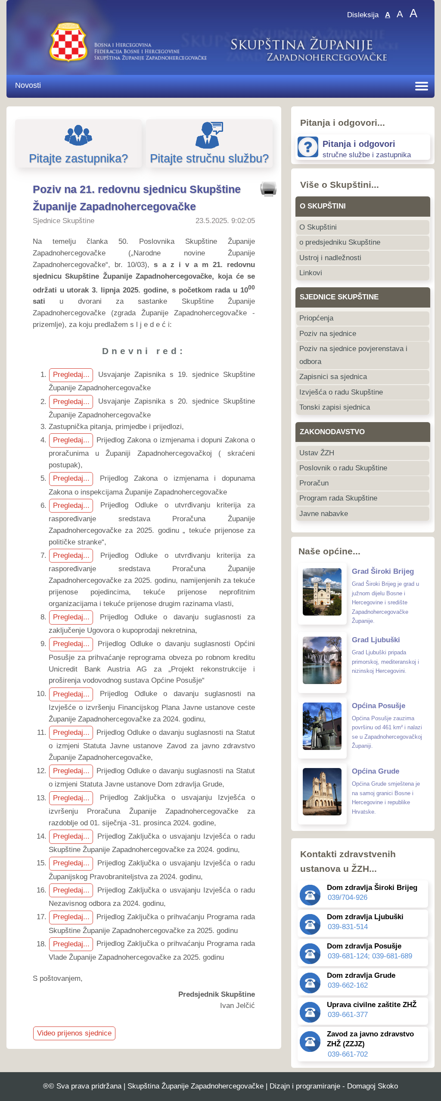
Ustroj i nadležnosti (330, 258)
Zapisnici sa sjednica (333, 377)
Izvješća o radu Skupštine (341, 392)
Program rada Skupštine (338, 498)
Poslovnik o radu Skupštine (343, 468)
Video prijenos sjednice (74, 1033)
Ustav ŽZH (316, 453)
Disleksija (363, 15)
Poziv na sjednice (327, 334)
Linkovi (310, 273)
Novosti (28, 85)
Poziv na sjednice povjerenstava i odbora (353, 355)
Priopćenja (316, 318)
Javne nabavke (323, 514)
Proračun (314, 483)
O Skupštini (318, 227)
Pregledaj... (71, 374)
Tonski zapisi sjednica (334, 407)
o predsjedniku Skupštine (339, 242)
